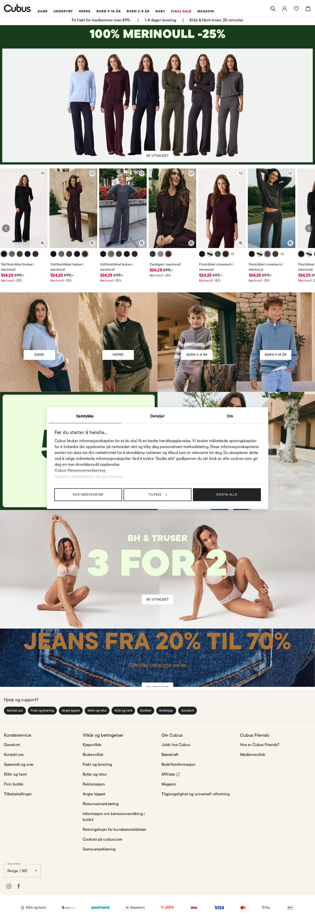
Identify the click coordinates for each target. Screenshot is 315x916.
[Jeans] (157, 651)
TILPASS (155, 494)
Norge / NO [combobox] (17, 871)
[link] (284, 9)
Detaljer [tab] (157, 416)
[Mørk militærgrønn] (20, 254)
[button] (15, 711)
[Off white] (210, 254)
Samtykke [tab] (85, 416)
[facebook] (19, 886)
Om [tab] (230, 416)
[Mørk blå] (28, 254)
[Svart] (4, 254)
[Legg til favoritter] (43, 173)
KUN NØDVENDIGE (88, 494)
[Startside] (17, 8)
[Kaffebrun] (12, 254)
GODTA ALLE (226, 494)
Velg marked (13, 863)
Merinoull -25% (11, 280)
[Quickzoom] (43, 243)
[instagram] (9, 886)
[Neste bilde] (309, 228)
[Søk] (273, 9)
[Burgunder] (35, 254)
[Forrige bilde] (6, 228)
